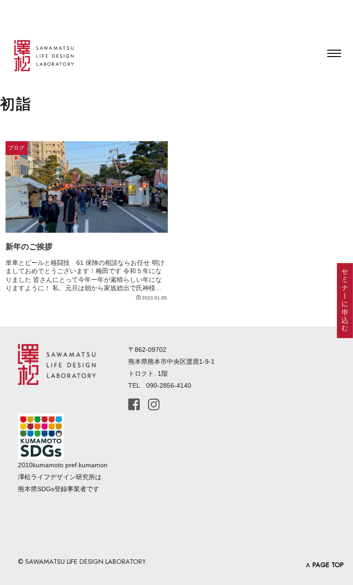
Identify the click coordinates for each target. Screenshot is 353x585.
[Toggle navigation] (334, 53)
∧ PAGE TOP (324, 564)
